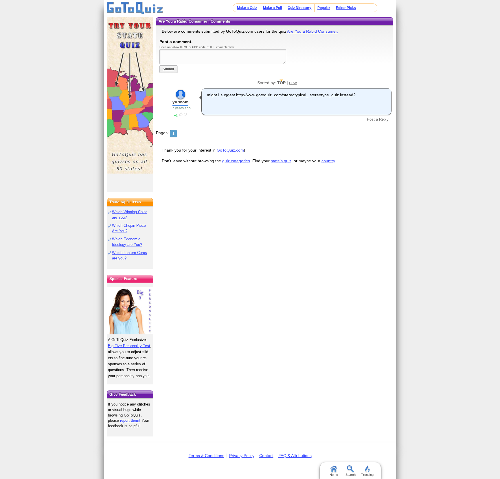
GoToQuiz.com (230, 150)
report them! (130, 420)
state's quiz (281, 161)
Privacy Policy (241, 455)
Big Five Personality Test (129, 346)
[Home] (135, 8)
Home (334, 474)
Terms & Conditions (206, 455)
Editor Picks (346, 8)
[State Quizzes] (130, 95)
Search (350, 474)
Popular (323, 8)
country (328, 161)
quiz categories (236, 161)
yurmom (180, 102)
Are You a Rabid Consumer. (312, 31)
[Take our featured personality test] (130, 310)
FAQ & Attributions (295, 455)
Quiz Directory (299, 8)
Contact (266, 455)
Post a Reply (377, 119)
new (293, 82)
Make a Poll (272, 8)
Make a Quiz (247, 8)
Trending (367, 474)
